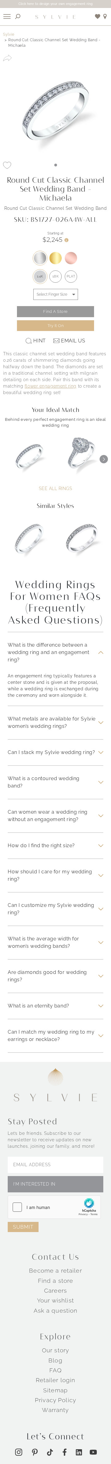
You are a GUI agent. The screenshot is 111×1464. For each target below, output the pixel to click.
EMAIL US (73, 341)
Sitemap (55, 1390)
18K (55, 276)
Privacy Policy (55, 1400)
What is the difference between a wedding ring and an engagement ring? (48, 652)
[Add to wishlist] (98, 16)
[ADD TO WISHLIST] (7, 165)
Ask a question (56, 1310)
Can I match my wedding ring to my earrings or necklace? (51, 1035)
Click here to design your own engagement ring (55, 4)
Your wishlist (55, 1300)
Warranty (55, 1409)
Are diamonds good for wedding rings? (47, 976)
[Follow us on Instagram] (18, 1452)
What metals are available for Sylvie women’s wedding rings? (52, 722)
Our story (55, 1350)
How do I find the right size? (41, 845)
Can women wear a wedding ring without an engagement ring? (48, 815)
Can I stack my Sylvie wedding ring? (51, 752)
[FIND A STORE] (105, 16)
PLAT (71, 276)
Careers (55, 1290)
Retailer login (56, 1380)
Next (104, 459)
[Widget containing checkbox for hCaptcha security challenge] (54, 1207)
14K (40, 276)
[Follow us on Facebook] (64, 1452)
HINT (39, 341)
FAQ (55, 1370)
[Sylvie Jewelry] (55, 16)
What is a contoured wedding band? (44, 782)
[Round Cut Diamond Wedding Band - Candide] (29, 543)
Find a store (55, 1280)
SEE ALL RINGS (55, 488)
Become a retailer (55, 1270)
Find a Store (55, 311)
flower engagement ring (50, 386)
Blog (55, 1360)
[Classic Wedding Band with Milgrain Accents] (82, 543)
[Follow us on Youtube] (93, 1452)
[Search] (18, 16)
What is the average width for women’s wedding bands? (43, 942)
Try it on (55, 325)
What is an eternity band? (38, 1006)
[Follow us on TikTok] (50, 1452)
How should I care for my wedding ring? (50, 875)
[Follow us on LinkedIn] (79, 1452)
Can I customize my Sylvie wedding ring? (51, 908)
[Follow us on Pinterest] (35, 1452)
